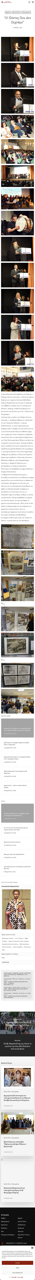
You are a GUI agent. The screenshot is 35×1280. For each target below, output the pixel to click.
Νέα (2, 1231)
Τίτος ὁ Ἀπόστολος (19, 938)
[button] (32, 1248)
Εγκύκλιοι (4, 1225)
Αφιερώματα (5, 1221)
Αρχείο (8, 12)
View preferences (17, 1272)
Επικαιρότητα (26, 12)
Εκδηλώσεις (22, 1225)
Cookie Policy (13, 1277)
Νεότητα (20, 1231)
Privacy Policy (20, 1277)
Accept (17, 1263)
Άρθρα (3, 1218)
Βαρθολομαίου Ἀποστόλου (8, 938)
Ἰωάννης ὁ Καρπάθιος (17, 947)
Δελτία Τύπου (16, 12)
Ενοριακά (21, 1228)
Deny (17, 1268)
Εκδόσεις (4, 1228)
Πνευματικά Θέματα (7, 1235)
